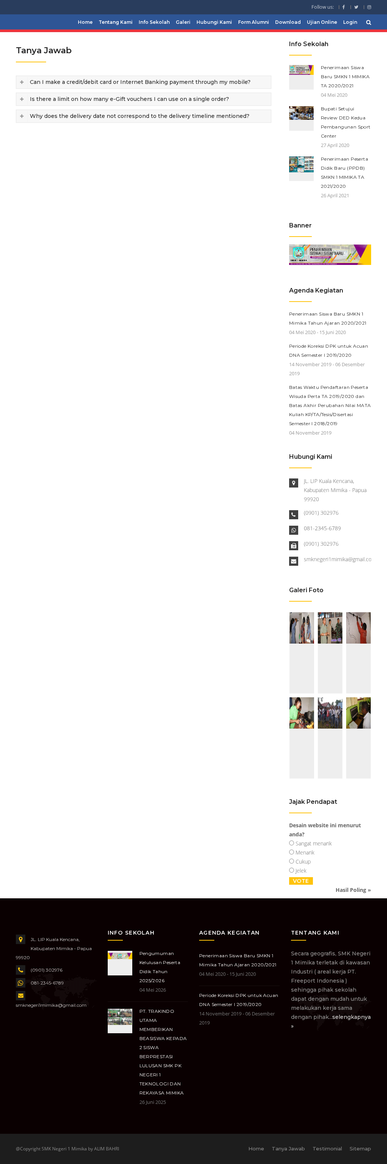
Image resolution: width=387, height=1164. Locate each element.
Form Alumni (253, 22)
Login (350, 22)
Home (85, 22)
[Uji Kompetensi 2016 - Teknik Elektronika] (301, 738)
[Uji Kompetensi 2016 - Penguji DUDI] (330, 652)
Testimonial (327, 1148)
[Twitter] (356, 7)
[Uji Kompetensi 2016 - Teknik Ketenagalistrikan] (358, 652)
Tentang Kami (116, 22)
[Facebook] (344, 7)
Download (288, 22)
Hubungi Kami (214, 22)
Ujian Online (322, 22)
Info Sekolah (154, 22)
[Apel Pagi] (330, 738)
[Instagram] (368, 7)
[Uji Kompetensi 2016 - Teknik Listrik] (301, 652)
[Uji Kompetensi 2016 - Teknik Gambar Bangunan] (358, 738)
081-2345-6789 (322, 528)
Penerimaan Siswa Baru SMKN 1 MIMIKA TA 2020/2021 (345, 76)
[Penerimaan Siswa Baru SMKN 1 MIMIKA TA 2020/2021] (330, 254)
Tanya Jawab (288, 1148)
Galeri (183, 22)
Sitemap (360, 1148)
